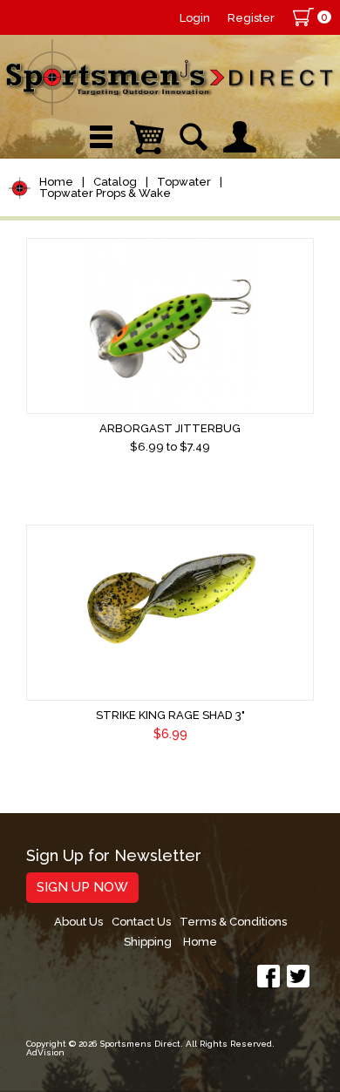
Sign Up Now (82, 887)
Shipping (148, 941)
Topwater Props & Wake (105, 193)
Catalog (115, 181)
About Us (78, 921)
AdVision (45, 1052)
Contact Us (141, 921)
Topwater (184, 181)
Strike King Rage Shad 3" (170, 715)
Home (56, 181)
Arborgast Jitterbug (170, 428)
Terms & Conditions (233, 921)
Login (195, 18)
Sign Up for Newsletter (113, 856)
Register (251, 18)
